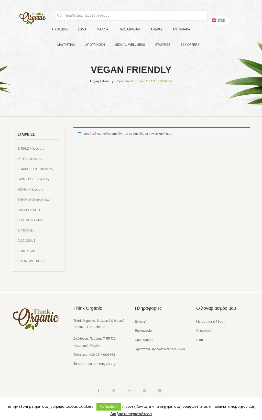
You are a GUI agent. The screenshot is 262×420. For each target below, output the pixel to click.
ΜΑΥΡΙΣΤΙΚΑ (66, 45)
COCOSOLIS (26, 240)
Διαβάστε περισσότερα (131, 413)
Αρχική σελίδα (99, 81)
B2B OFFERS (190, 45)
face (98, 390)
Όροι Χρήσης (144, 340)
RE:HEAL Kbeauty (29, 159)
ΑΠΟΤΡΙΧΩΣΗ (95, 45)
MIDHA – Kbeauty (30, 189)
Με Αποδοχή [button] (109, 406)
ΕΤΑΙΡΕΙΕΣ (162, 45)
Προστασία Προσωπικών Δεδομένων (160, 349)
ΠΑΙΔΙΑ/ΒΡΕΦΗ (129, 29)
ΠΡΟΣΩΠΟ (60, 29)
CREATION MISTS (29, 210)
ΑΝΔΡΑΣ (156, 29)
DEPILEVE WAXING (30, 220)
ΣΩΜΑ (82, 29)
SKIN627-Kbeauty (30, 148)
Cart (199, 340)
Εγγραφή (141, 321)
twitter (113, 390)
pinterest (144, 390)
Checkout (203, 330)
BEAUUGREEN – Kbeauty (35, 169)
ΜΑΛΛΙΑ (102, 29)
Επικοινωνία (143, 330)
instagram (129, 390)
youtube (160, 390)
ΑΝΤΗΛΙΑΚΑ (181, 29)
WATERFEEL (25, 230)
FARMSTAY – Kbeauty (33, 179)
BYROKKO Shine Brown (34, 199)
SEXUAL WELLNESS (130, 45)
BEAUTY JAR (26, 251)
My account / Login (211, 321)
